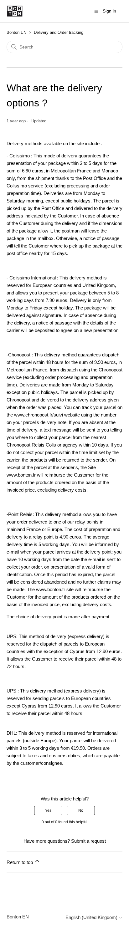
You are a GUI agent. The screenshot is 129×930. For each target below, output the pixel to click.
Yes (48, 810)
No (80, 810)
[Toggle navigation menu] (96, 10)
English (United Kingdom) (92, 917)
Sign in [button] (109, 10)
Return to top (20, 862)
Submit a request (88, 841)
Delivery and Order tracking (58, 32)
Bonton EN (16, 32)
